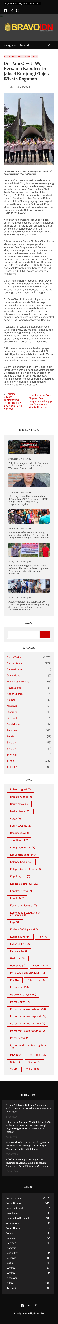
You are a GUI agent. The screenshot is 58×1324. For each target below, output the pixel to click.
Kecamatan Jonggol (23, 905)
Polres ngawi (20, 1038)
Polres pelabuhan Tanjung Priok (28, 1046)
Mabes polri (19, 951)
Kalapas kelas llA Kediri (25, 869)
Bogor (15, 818)
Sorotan (11, 742)
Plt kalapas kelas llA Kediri (27, 972)
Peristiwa (12, 730)
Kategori (9, 45)
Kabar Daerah (15, 693)
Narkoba (17, 958)
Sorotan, (12, 748)
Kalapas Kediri (21, 861)
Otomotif (12, 718)
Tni (14, 1069)
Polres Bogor (20, 1001)
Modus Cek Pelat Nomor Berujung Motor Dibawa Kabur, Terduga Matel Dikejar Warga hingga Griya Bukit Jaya (28, 535)
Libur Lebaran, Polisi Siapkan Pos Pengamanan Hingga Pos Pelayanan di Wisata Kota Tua (41, 401)
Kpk (42, 936)
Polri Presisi (38, 1054)
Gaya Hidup (13, 675)
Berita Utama (24, 56)
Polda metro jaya (23, 994)
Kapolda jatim (20, 876)
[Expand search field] (47, 45)
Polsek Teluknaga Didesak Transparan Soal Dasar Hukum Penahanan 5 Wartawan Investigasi (28, 466)
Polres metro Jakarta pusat (28, 1016)
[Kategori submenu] (15, 45)
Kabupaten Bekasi (22, 847)
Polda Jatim (19, 987)
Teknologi (12, 754)
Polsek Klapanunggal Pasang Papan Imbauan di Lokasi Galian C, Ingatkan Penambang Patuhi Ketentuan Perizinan (28, 569)
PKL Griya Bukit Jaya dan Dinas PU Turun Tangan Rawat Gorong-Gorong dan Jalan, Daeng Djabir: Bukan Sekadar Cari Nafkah (28, 605)
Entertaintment (15, 669)
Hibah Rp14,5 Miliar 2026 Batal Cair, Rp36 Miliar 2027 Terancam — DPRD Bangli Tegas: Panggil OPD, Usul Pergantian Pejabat (28, 500)
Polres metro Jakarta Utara (28, 1030)
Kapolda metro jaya (24, 883)
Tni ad (32, 1069)
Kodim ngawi (20, 936)
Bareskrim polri (21, 796)
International (14, 687)
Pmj (14, 980)
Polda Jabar (36, 980)
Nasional (12, 705)
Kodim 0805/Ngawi (24, 929)
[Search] (45, 634)
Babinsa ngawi (20, 789)
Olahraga (12, 712)
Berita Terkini (10, 56)
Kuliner (11, 699)
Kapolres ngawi (21, 890)
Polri (15, 1054)
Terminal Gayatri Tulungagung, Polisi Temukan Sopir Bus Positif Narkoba (13, 401)
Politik (10, 736)
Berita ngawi (19, 804)
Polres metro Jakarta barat (28, 1009)
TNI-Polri (12, 766)
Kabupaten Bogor (23, 854)
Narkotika (17, 965)
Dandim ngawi (20, 833)
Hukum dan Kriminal (18, 681)
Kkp (15, 922)
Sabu (15, 1062)
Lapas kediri (20, 943)
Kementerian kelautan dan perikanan (25, 913)
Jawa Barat (19, 840)
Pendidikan (13, 724)
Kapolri (17, 898)
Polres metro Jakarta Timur (27, 1023)
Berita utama (20, 811)
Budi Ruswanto (20, 825)
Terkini (35, 56)
